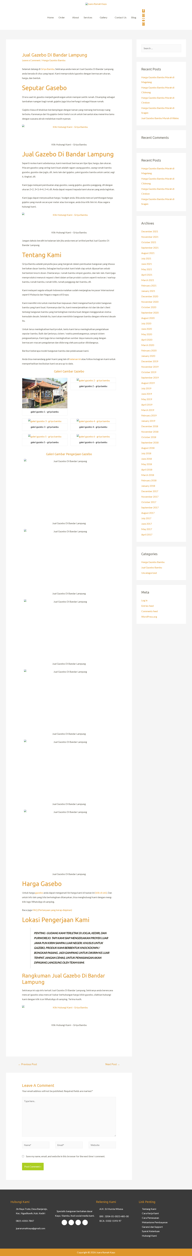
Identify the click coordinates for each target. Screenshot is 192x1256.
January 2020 (148, 355)
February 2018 (148, 480)
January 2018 (148, 485)
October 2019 (148, 372)
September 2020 (150, 312)
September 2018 (150, 442)
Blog (133, 17)
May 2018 (146, 464)
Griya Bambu (47, 69)
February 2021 (148, 285)
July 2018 (146, 453)
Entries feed (147, 605)
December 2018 (149, 426)
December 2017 (149, 491)
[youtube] (143, 20)
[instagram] (143, 15)
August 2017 (147, 512)
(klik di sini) (101, 892)
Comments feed (149, 611)
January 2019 (148, 420)
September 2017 (150, 507)
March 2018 (147, 474)
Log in (144, 600)
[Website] (102, 1145)
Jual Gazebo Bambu (151, 567)
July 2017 (146, 518)
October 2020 (148, 307)
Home (50, 17)
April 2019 (146, 404)
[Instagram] (71, 1222)
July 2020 (146, 323)
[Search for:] (161, 48)
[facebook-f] (143, 11)
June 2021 (146, 263)
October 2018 (148, 437)
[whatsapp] (143, 24)
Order (61, 17)
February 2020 (148, 350)
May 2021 (146, 269)
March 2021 (147, 280)
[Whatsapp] (85, 1222)
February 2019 (148, 415)
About (75, 17)
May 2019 (146, 399)
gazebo (39, 892)
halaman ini (75, 359)
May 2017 (146, 529)
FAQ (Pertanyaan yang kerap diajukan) (52, 910)
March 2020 (147, 345)
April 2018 (146, 469)
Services (88, 17)
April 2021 (146, 274)
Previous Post (27, 1064)
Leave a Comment (31, 60)
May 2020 (146, 334)
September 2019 (150, 377)
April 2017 (146, 534)
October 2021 (148, 242)
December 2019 (149, 361)
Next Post (112, 1064)
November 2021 (149, 236)
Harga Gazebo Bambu (53, 60)
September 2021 (150, 247)
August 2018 (147, 447)
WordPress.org (149, 616)
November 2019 (149, 366)
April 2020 (146, 339)
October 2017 (148, 502)
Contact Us (120, 17)
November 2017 (149, 496)
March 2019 (147, 410)
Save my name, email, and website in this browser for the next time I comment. (65, 1156)
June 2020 (146, 328)
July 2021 (146, 258)
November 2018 (149, 431)
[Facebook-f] (64, 1222)
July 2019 (146, 388)
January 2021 (148, 290)
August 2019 (147, 382)
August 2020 (147, 318)
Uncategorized (149, 572)
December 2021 (149, 231)
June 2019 (146, 393)
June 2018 (146, 458)
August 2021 (147, 253)
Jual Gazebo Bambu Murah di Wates (160, 118)
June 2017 (146, 523)
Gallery (103, 17)
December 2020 (149, 296)
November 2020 (149, 301)
